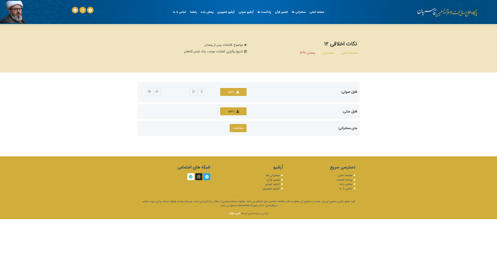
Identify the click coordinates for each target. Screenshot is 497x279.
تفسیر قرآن (281, 12)
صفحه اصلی (317, 12)
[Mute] (149, 92)
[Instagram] (82, 10)
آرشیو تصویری (226, 12)
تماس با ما (179, 12)
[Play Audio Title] (194, 92)
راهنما (193, 12)
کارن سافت (234, 213)
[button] (233, 111)
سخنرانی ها (299, 12)
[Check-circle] (75, 10)
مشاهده (238, 128)
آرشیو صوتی (246, 12)
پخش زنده (207, 12)
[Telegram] (90, 10)
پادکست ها (264, 12)
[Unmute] (157, 92)
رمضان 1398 (307, 52)
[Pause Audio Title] (202, 92)
